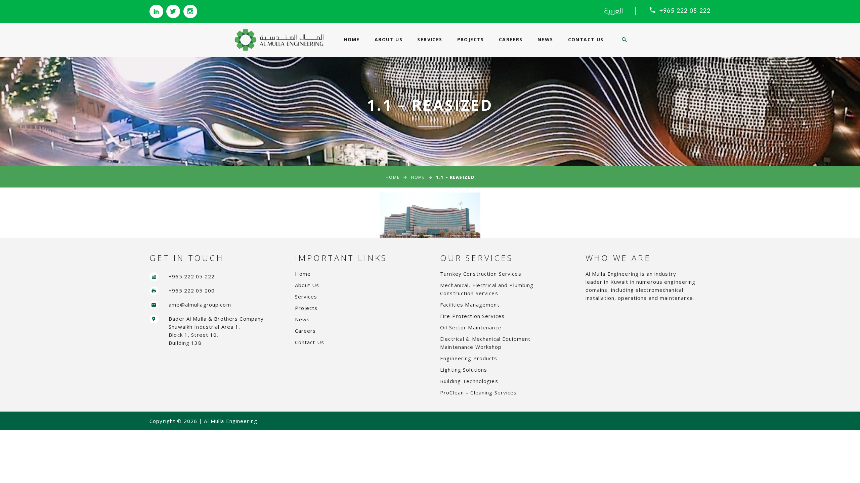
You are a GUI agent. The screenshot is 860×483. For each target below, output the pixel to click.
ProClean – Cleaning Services (478, 392)
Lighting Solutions (463, 369)
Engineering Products (469, 358)
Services (429, 39)
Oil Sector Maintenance (471, 327)
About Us (388, 39)
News (545, 39)
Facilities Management (470, 304)
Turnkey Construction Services (480, 273)
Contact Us (586, 39)
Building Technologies (469, 381)
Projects (470, 39)
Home (352, 39)
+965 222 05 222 (685, 11)
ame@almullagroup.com (200, 304)
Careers (511, 39)
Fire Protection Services (472, 316)
